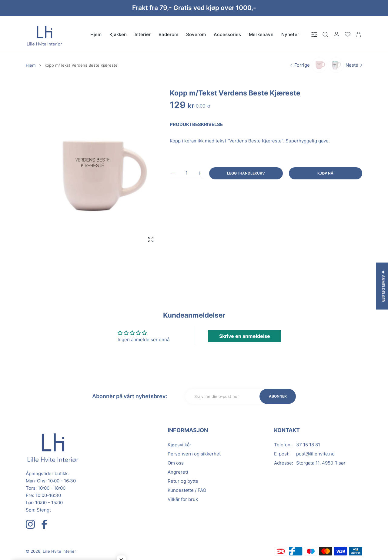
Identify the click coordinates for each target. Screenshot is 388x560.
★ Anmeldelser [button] (383, 286)
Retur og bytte (183, 481)
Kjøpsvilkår (179, 445)
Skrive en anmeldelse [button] (244, 336)
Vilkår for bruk (183, 499)
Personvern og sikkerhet (194, 454)
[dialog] (325, 34)
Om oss (176, 463)
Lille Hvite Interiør (59, 551)
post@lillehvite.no (315, 454)
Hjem (30, 65)
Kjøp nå (325, 173)
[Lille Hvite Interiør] (44, 34)
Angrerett (178, 472)
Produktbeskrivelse (196, 124)
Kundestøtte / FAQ (187, 490)
